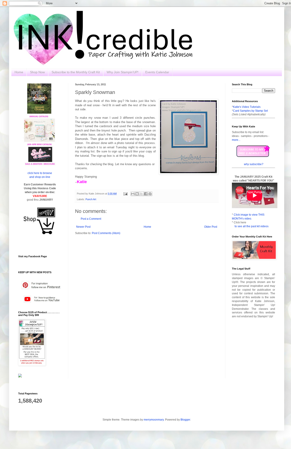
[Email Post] (125, 193)
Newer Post (83, 226)
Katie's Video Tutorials (247, 106)
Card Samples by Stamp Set (250, 110)
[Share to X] (141, 194)
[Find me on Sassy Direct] (20, 376)
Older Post (210, 226)
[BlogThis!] (137, 194)
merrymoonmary (154, 419)
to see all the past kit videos (251, 226)
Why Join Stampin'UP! (122, 72)
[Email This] (132, 194)
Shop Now (37, 72)
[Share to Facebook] (145, 194)
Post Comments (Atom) (106, 233)
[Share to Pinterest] (150, 194)
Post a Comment (91, 218)
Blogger (185, 419)
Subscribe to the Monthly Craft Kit (76, 72)
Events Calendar (157, 72)
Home (19, 72)
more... (236, 139)
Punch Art (90, 199)
